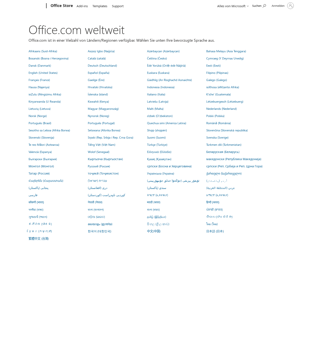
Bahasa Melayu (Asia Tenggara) (226, 51)
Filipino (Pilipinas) (217, 72)
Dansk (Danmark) (40, 65)
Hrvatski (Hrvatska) (100, 87)
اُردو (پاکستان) (216, 180)
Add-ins (82, 6)
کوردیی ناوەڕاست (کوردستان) (106, 195)
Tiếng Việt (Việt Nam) (101, 144)
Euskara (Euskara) (158, 72)
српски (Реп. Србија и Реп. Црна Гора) (234, 166)
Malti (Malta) (155, 108)
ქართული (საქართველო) (224, 173)
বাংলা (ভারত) (153, 209)
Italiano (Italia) (156, 94)
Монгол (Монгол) (41, 166)
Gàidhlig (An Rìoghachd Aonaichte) (169, 80)
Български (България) (43, 159)
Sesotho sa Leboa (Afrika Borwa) (49, 130)
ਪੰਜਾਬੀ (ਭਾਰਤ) (214, 209)
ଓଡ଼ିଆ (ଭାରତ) (96, 216)
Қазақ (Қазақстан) (159, 159)
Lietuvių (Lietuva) (40, 108)
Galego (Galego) (216, 80)
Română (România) (218, 123)
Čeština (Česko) (157, 58)
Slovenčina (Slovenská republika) (227, 130)
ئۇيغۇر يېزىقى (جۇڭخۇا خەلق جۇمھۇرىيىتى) (173, 180)
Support (118, 6)
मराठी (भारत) (153, 202)
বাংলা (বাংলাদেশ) (96, 209)
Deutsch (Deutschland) (102, 65)
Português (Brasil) (40, 123)
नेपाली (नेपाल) (95, 202)
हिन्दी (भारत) (212, 202)
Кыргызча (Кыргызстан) (105, 159)
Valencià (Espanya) (40, 152)
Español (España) (98, 72)
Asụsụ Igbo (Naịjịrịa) (101, 51)
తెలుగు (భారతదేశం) (219, 216)
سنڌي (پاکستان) (156, 188)
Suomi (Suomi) (156, 137)
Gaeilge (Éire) (96, 80)
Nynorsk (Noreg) (98, 116)
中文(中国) (154, 231)
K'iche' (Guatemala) (218, 94)
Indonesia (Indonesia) (161, 87)
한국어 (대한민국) (99, 231)
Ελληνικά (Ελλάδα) (159, 152)
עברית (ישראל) (97, 180)
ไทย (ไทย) (212, 224)
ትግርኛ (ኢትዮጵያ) (157, 195)
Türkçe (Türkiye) (157, 144)
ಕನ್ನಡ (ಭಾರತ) (40, 224)
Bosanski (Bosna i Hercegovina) (49, 58)
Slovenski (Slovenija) (41, 137)
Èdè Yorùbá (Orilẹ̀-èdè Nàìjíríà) (166, 65)
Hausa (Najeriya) (39, 87)
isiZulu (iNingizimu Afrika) (45, 94)
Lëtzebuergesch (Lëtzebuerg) (224, 101)
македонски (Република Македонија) (233, 159)
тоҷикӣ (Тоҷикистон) (103, 173)
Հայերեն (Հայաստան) (46, 180)
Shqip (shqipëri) (157, 130)
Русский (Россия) (99, 166)
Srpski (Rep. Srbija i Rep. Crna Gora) (110, 137)
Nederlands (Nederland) (221, 108)
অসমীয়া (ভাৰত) (36, 209)
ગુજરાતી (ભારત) (38, 216)
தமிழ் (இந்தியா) (156, 216)
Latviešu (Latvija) (157, 101)
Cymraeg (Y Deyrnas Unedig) (225, 58)
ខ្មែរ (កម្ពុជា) (40, 231)
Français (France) (39, 80)
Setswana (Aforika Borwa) (104, 130)
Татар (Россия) (39, 173)
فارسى (33, 195)
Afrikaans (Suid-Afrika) (43, 51)
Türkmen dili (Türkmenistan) (223, 144)
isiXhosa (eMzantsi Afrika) (222, 87)
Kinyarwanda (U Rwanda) (45, 101)
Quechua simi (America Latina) (166, 123)
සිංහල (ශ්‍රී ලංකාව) (158, 224)
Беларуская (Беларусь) (222, 152)
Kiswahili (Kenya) (98, 101)
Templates (99, 6)
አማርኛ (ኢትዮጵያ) (217, 195)
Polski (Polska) (215, 116)
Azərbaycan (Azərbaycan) (163, 51)
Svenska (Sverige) (217, 137)
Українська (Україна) (160, 173)
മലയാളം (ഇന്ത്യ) (100, 224)
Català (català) (97, 58)
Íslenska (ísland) (98, 94)
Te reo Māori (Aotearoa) (44, 144)
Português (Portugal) (101, 123)
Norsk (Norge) (38, 116)
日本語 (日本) (215, 231)
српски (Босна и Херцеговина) (169, 166)
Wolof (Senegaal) (98, 152)
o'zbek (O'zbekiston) (160, 116)
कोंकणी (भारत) (36, 202)
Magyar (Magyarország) (103, 108)
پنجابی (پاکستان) (38, 188)
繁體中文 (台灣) (39, 238)
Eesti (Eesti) (213, 65)
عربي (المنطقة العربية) (220, 188)
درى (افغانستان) (97, 188)
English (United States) (43, 72)
